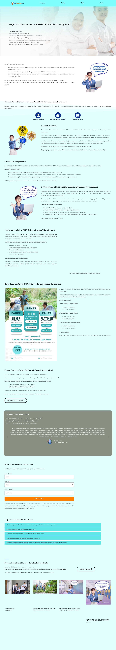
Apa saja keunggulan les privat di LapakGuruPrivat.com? (23, 538)
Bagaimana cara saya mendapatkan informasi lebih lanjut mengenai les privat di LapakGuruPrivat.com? (37, 542)
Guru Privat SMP (9, 608)
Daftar (63, 3)
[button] (7, 436)
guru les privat (22, 40)
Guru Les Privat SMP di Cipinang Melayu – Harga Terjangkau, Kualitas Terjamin (70, 609)
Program (42, 3)
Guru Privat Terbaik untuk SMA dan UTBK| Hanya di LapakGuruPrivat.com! (44, 609)
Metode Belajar (9, 489)
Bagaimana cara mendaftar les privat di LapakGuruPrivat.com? (25, 533)
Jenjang (7, 481)
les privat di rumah (16, 234)
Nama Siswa (8, 473)
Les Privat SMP (38, 106)
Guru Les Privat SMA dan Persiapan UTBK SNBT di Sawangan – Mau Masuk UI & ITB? (97, 620)
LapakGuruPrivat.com (20, 44)
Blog (82, 3)
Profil (101, 3)
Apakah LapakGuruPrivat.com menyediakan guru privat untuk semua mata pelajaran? (32, 525)
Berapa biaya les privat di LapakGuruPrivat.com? (21, 529)
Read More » (8, 610)
